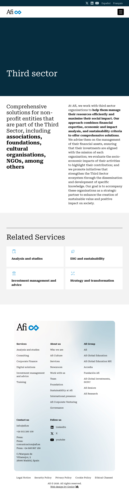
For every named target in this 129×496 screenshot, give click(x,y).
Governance (57, 408)
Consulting (23, 355)
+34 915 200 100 (25, 431)
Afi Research (91, 393)
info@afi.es (23, 425)
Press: (20, 437)
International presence (63, 396)
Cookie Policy (83, 477)
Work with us (57, 373)
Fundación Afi (91, 373)
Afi (85, 349)
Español (106, 3)
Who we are (56, 349)
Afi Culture (56, 355)
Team (53, 378)
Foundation (56, 384)
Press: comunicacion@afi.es (28, 443)
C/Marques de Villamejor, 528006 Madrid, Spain (28, 457)
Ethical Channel (104, 477)
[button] (120, 12)
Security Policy (43, 477)
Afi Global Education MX (98, 361)
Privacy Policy (63, 477)
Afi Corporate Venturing (63, 402)
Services (55, 361)
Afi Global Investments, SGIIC (97, 380)
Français (118, 3)
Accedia (88, 367)
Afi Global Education (95, 355)
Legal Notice (23, 477)
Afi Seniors (90, 388)
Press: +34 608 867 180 (29, 448)
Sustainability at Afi (61, 390)
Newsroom (56, 367)
